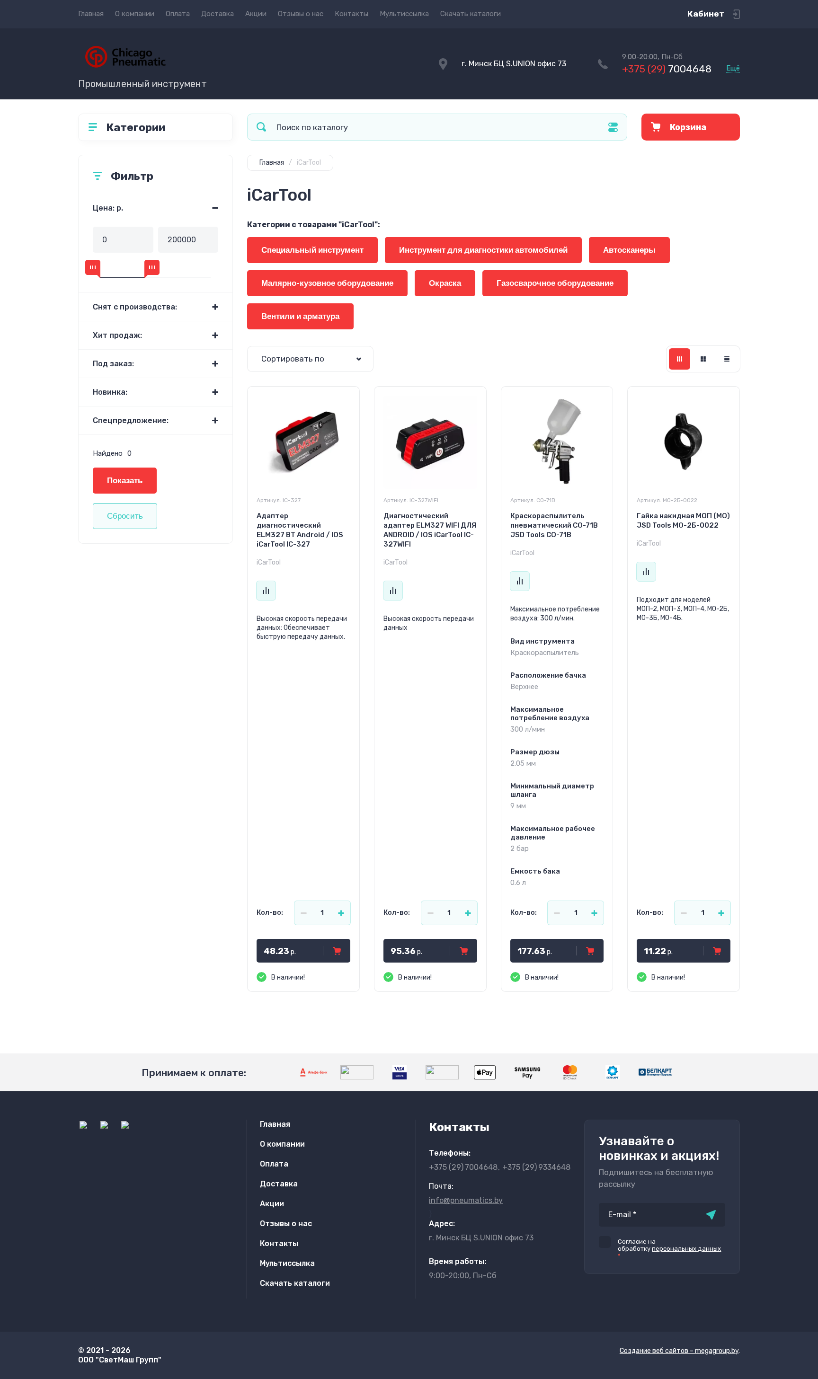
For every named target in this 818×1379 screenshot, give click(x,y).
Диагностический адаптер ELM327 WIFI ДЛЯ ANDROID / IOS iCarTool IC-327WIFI (429, 530)
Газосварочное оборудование (555, 283)
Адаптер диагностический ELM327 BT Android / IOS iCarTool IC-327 (300, 530)
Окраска (445, 283)
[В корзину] (336, 951)
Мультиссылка (404, 13)
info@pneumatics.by (466, 1200)
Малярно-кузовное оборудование (327, 283)
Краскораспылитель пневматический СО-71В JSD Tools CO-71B (554, 525)
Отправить (711, 1215)
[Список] (703, 359)
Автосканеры (629, 250)
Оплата (178, 13)
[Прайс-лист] (727, 359)
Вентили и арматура (300, 316)
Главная (91, 13)
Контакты (351, 13)
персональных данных (686, 1248)
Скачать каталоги (470, 13)
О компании (134, 13)
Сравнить (266, 590)
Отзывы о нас (300, 13)
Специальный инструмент (312, 250)
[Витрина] (679, 359)
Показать (124, 480)
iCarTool (269, 562)
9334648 (536, 1167)
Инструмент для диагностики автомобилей (483, 250)
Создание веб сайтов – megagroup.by (679, 1351)
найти (261, 127)
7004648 (666, 69)
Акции (256, 13)
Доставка (217, 13)
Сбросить (125, 516)
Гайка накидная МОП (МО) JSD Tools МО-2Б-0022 (683, 521)
